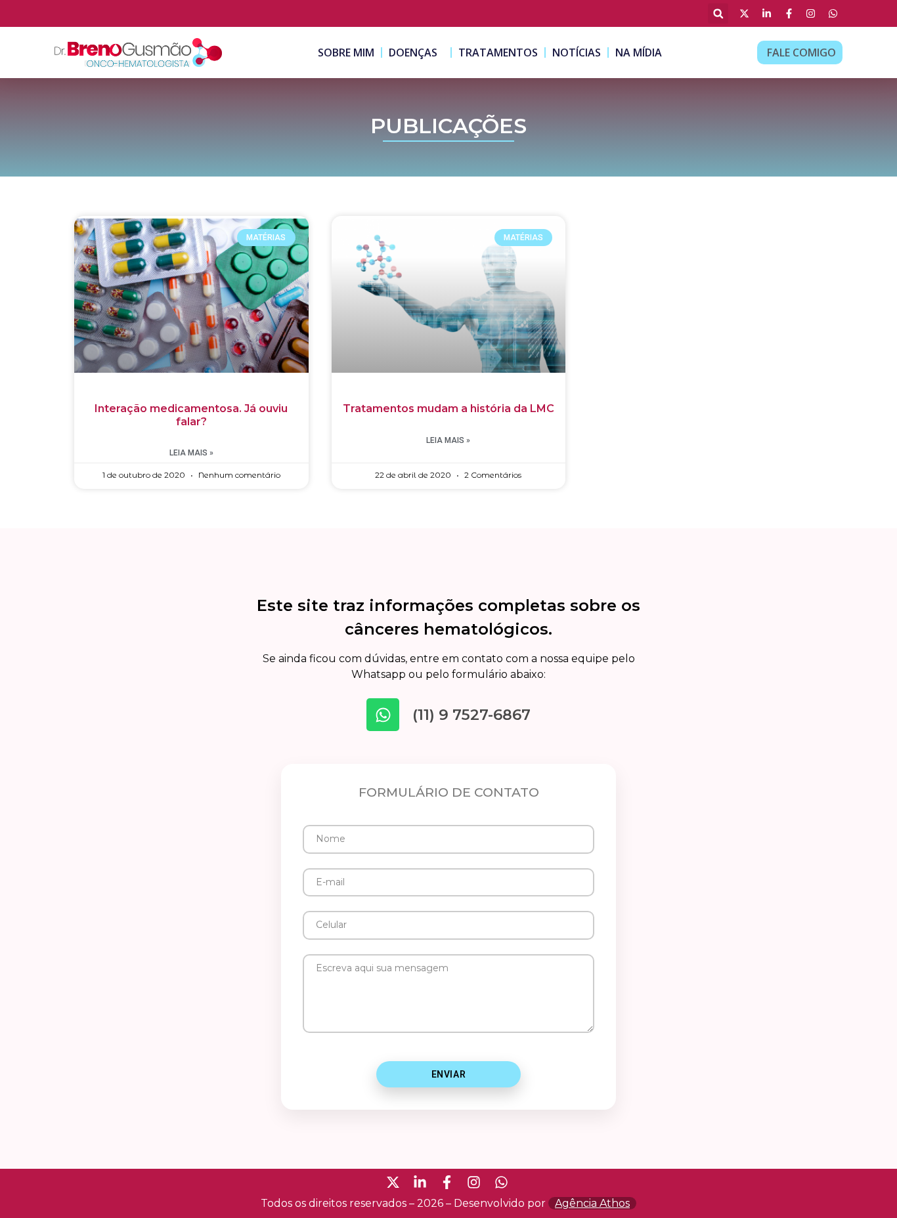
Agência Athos (592, 1203)
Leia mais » (191, 452)
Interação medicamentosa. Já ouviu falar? (191, 414)
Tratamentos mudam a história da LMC (448, 408)
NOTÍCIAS (576, 52)
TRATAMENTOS (498, 52)
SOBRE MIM (346, 52)
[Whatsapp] (382, 714)
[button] (718, 13)
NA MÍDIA (638, 52)
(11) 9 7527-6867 (471, 714)
